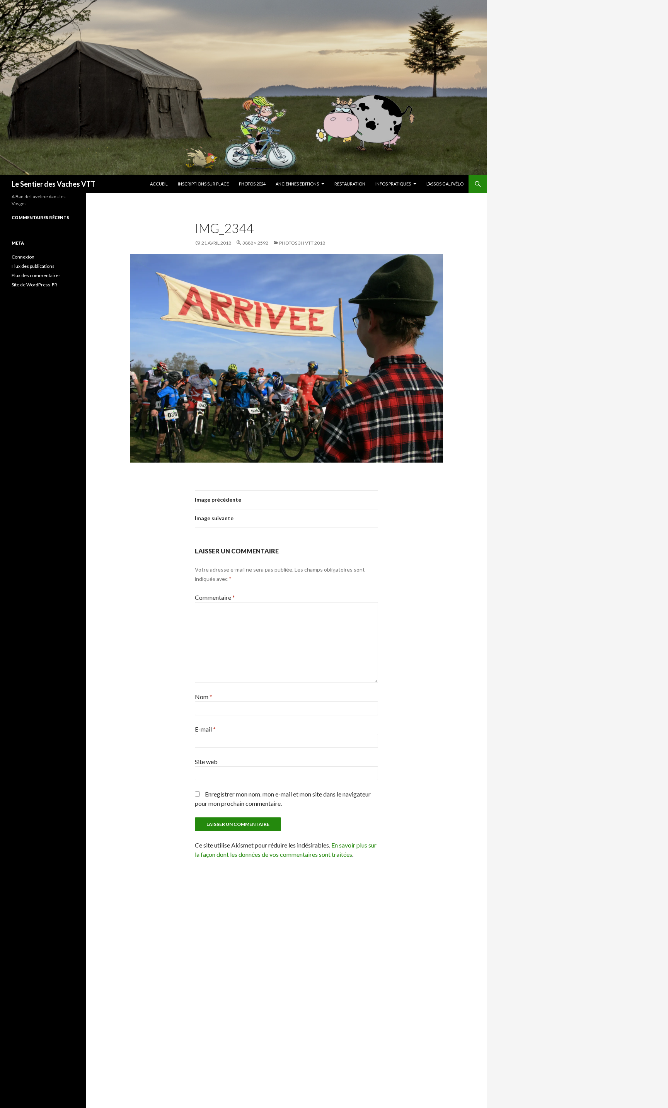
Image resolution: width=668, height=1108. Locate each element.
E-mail (205, 729)
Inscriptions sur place (203, 183)
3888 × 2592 (255, 243)
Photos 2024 (252, 183)
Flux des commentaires (36, 275)
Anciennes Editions (297, 183)
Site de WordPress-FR (34, 285)
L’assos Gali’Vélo (445, 183)
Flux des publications (33, 266)
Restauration (349, 183)
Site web (206, 761)
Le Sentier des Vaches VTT (53, 184)
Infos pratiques (393, 183)
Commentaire (215, 597)
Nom (203, 696)
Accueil (159, 183)
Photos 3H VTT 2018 (302, 243)
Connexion (23, 257)
